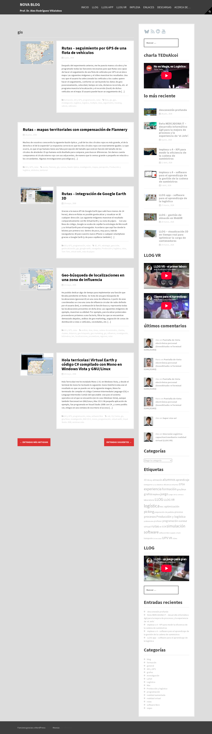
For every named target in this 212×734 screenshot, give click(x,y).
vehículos (72, 106)
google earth (85, 248)
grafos (148, 494)
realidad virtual (154, 698)
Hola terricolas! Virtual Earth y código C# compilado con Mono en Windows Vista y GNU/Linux (92, 364)
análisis (84, 330)
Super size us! (170, 418)
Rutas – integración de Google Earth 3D (94, 196)
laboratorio (149, 500)
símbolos (35, 170)
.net (108, 416)
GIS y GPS (78, 100)
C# (112, 416)
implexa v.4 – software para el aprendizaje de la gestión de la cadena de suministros (173, 176)
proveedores (94, 336)
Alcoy (149, 480)
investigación (67, 103)
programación (89, 100)
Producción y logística (111, 248)
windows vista (78, 422)
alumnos (169, 479)
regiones (103, 336)
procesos (150, 517)
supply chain (175, 533)
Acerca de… (182, 7)
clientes (121, 330)
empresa (175, 485)
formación (68, 100)
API (99, 245)
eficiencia (167, 484)
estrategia (106, 245)
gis (111, 100)
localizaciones (81, 336)
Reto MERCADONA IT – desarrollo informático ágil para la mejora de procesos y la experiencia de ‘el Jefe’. (174, 130)
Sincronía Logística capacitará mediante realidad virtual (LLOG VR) (171, 437)
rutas (98, 100)
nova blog (30, 4)
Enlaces (148, 7)
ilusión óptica (73, 167)
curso (154, 485)
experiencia (153, 489)
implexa (135, 7)
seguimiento (108, 103)
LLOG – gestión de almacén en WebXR (171, 216)
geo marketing (97, 333)
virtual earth (76, 251)
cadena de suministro (108, 330)
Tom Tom (66, 251)
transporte (148, 538)
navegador (96, 248)
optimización (171, 506)
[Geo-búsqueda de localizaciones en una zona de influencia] (37, 279)
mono (94, 419)
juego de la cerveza (176, 494)
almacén (157, 480)
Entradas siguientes (119, 442)
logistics (85, 103)
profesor (158, 521)
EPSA (182, 484)
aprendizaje (182, 480)
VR (170, 538)
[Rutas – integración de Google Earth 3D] (37, 195)
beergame (148, 484)
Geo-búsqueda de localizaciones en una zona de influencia (93, 277)
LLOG (95, 7)
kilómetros (66, 336)
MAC (162, 506)
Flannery (52, 167)
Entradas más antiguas (34, 442)
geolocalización (68, 248)
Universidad (157, 539)
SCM (164, 526)
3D (96, 245)
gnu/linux (66, 419)
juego (164, 494)
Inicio (85, 7)
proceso (179, 512)
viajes (149, 708)
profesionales (148, 521)
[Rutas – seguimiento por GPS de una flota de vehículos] (37, 52)
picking (149, 512)
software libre (97, 416)
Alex (157, 340)
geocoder (115, 245)
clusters (65, 333)
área (90, 330)
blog (149, 659)
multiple (93, 103)
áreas (95, 330)
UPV (165, 538)
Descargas (164, 7)
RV (160, 527)
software (151, 532)
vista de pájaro (88, 251)
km (73, 336)
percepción (103, 167)
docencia (160, 485)
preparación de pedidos (164, 512)
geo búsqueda (84, 333)
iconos (63, 167)
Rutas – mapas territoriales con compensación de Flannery (75, 129)
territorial (44, 170)
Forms (117, 416)
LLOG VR (121, 7)
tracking (118, 103)
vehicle (64, 106)
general (150, 665)
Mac (149, 685)
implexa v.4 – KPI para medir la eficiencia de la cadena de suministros (172, 154)
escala (45, 167)
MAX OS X (87, 419)
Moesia (56, 727)
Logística (151, 682)
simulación (176, 526)
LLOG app (107, 7)
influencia (111, 333)
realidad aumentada (156, 695)
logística (77, 103)
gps (114, 100)
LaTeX (149, 678)
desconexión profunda (173, 110)
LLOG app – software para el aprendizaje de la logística (173, 198)
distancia (73, 333)
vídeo (175, 538)
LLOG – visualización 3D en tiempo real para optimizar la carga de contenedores (173, 236)
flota (106, 100)
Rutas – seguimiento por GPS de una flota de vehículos (94, 50)
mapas (95, 167)
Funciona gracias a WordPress (31, 727)
